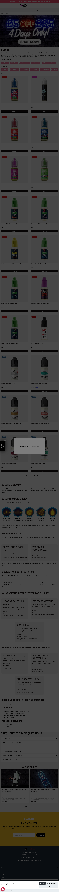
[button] (3, 889)
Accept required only (52, 883)
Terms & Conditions (12, 890)
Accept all (42, 883)
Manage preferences (48, 886)
